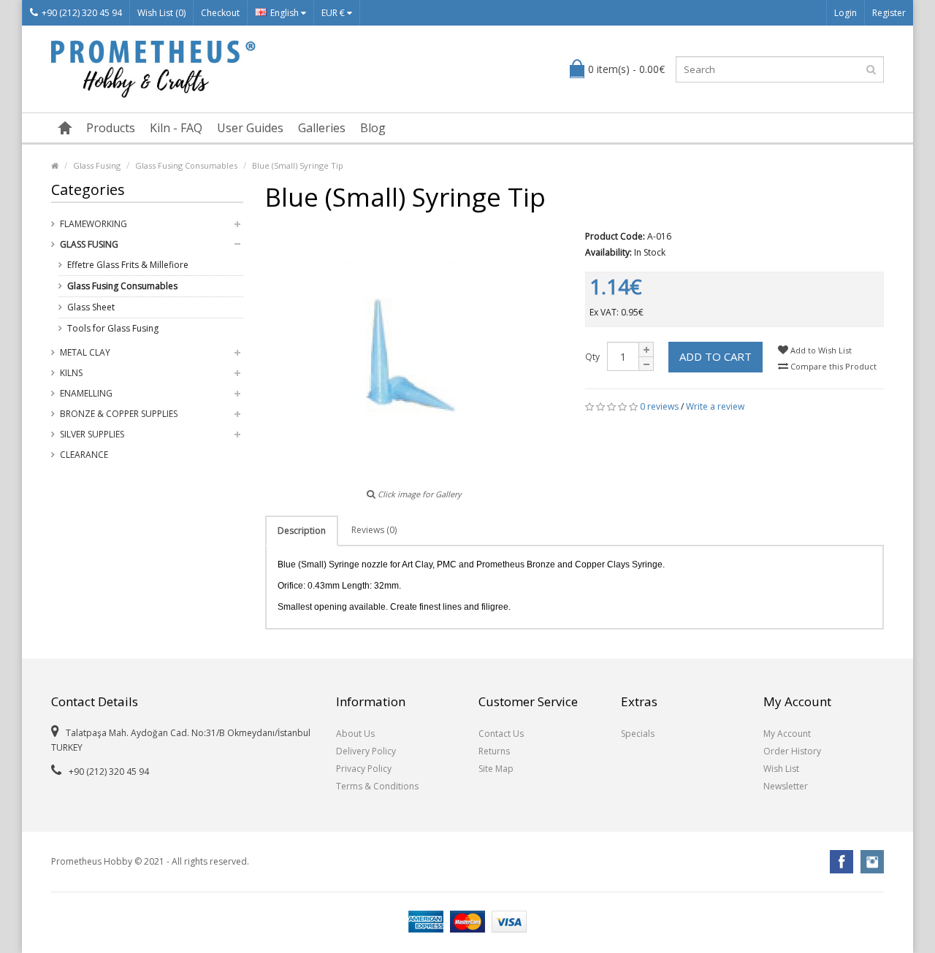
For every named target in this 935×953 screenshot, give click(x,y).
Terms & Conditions (377, 786)
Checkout (220, 13)
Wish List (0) (161, 13)
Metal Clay (85, 352)
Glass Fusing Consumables (186, 165)
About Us (355, 733)
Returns (494, 751)
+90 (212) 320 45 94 (82, 13)
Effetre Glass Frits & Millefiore (127, 265)
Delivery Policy (366, 751)
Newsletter (785, 786)
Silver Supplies (92, 434)
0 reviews (659, 406)
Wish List (781, 768)
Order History (792, 751)
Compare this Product (832, 366)
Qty (592, 357)
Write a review (715, 406)
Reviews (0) (374, 530)
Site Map (496, 768)
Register (889, 13)
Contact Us (501, 733)
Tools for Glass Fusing (113, 328)
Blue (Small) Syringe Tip (297, 165)
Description (302, 530)
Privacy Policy (364, 768)
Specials (637, 733)
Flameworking (93, 224)
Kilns (71, 373)
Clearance (84, 454)
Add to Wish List (820, 350)
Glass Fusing (97, 165)
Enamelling (86, 393)
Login (845, 13)
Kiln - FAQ (176, 128)
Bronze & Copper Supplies (119, 413)
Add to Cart (715, 356)
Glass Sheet (91, 307)
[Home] (65, 127)
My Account (787, 733)
